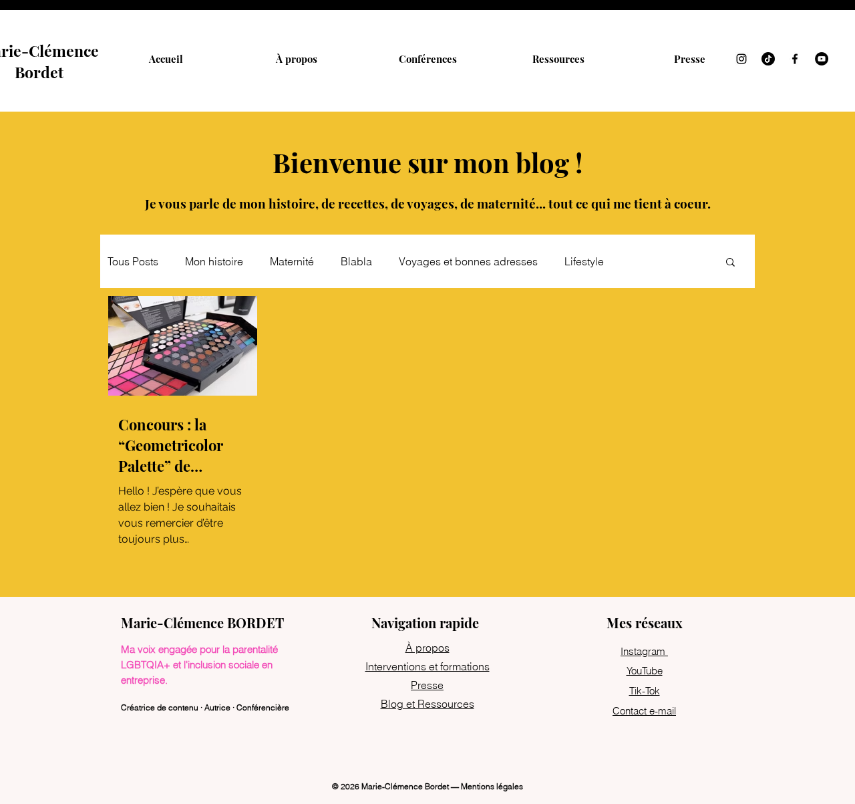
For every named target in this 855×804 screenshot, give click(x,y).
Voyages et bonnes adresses (468, 261)
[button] (730, 263)
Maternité (292, 261)
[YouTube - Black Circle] (821, 58)
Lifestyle (584, 261)
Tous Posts (133, 261)
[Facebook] (795, 58)
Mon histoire (214, 261)
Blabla (356, 261)
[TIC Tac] (768, 58)
